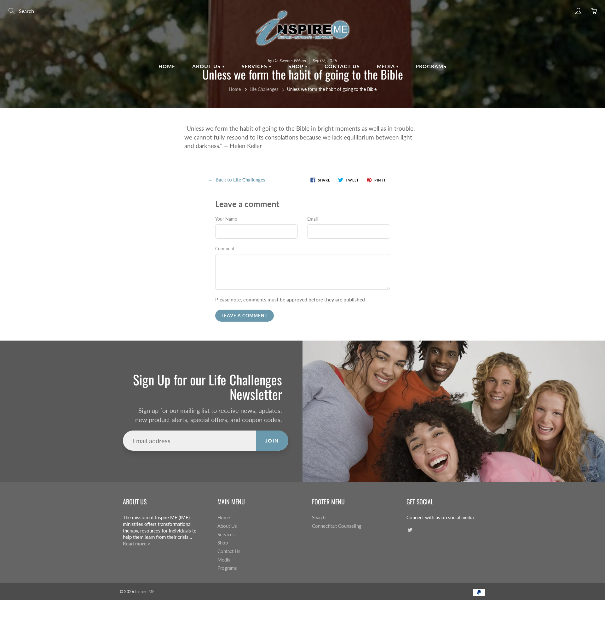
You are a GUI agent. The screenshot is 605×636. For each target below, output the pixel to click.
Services (255, 66)
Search (319, 517)
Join (272, 440)
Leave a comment (245, 315)
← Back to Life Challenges (236, 179)
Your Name (226, 219)
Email (312, 219)
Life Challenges (264, 89)
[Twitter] (409, 529)
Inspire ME (145, 591)
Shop (296, 66)
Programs (431, 66)
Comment (224, 248)
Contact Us (342, 66)
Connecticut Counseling (336, 526)
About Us (207, 66)
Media (386, 66)
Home (166, 66)
